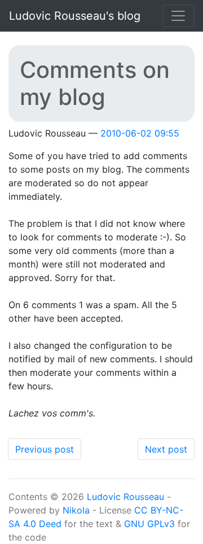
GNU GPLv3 (149, 523)
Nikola (76, 510)
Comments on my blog (95, 83)
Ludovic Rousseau (125, 496)
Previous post (44, 449)
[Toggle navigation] (178, 16)
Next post (166, 449)
